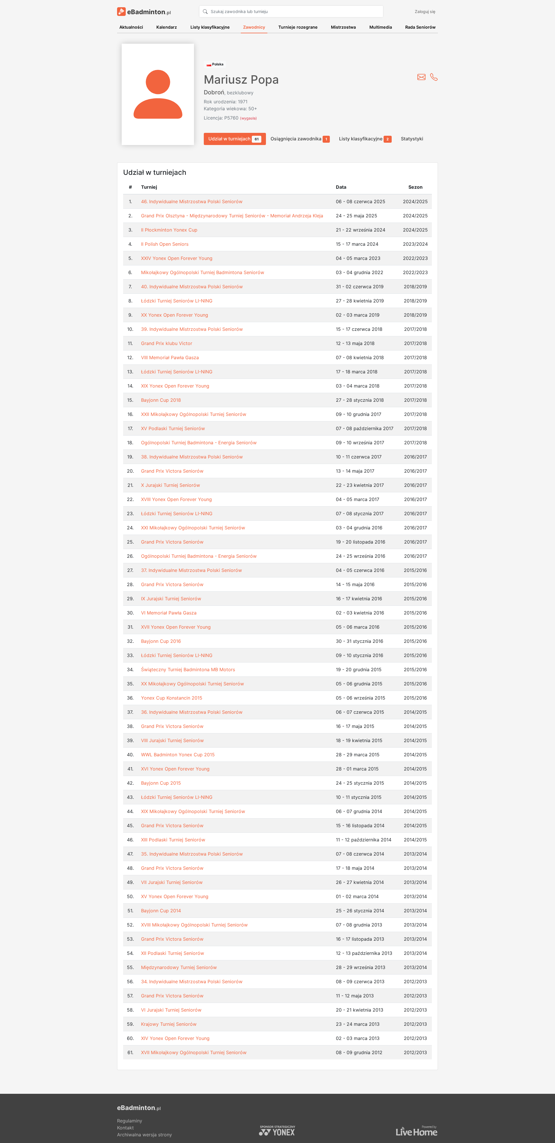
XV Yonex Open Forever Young (174, 896)
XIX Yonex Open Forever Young (175, 386)
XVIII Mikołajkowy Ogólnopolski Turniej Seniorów (194, 925)
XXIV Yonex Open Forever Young (176, 258)
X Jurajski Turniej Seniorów (170, 485)
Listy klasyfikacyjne (210, 27)
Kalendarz (166, 27)
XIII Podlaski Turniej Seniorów (173, 840)
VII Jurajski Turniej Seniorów (172, 882)
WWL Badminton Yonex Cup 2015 (178, 754)
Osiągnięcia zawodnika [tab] (299, 139)
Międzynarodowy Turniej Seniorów (179, 967)
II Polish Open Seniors (164, 244)
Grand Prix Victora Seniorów (172, 471)
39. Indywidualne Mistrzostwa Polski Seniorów (192, 329)
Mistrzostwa (343, 27)
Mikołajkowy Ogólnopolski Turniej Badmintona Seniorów (202, 272)
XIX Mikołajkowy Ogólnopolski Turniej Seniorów (193, 811)
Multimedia (380, 27)
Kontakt (125, 1128)
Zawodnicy (254, 27)
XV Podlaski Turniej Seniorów (173, 428)
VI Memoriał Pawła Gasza (169, 613)
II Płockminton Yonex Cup (169, 230)
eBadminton (148, 12)
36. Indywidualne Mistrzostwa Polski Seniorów (192, 712)
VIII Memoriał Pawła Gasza (170, 357)
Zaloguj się (425, 11)
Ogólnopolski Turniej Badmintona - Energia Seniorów (199, 442)
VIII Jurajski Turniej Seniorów (172, 740)
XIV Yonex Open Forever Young (175, 1038)
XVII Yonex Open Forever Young (176, 627)
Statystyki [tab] (412, 139)
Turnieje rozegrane (298, 27)
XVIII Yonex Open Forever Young (176, 499)
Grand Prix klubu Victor (166, 343)
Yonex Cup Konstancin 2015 (171, 698)
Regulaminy (129, 1121)
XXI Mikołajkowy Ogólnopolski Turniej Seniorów (193, 528)
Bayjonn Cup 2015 (161, 783)
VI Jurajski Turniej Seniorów (171, 1010)
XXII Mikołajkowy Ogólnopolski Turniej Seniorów (193, 414)
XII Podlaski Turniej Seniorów (172, 953)
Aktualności (131, 27)
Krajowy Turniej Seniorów (169, 1024)
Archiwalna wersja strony (144, 1135)
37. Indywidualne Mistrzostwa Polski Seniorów (191, 570)
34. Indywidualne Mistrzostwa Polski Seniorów (192, 981)
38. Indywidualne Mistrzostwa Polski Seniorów (192, 457)
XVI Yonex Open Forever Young (175, 769)
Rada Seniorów (420, 27)
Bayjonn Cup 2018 (161, 400)
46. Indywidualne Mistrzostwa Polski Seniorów (192, 201)
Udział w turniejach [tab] (233, 139)
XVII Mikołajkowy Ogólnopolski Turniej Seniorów (194, 1052)
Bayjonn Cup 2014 (161, 910)
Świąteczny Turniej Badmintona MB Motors (188, 669)
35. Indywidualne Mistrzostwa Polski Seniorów (192, 854)
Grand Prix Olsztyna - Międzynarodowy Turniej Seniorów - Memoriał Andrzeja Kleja (232, 216)
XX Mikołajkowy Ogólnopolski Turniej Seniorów (192, 684)
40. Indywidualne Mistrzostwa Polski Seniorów (192, 286)
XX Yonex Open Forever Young (174, 315)
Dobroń (214, 92)
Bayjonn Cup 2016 (161, 641)
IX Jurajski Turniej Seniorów (171, 598)
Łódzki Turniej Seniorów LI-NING (176, 301)
